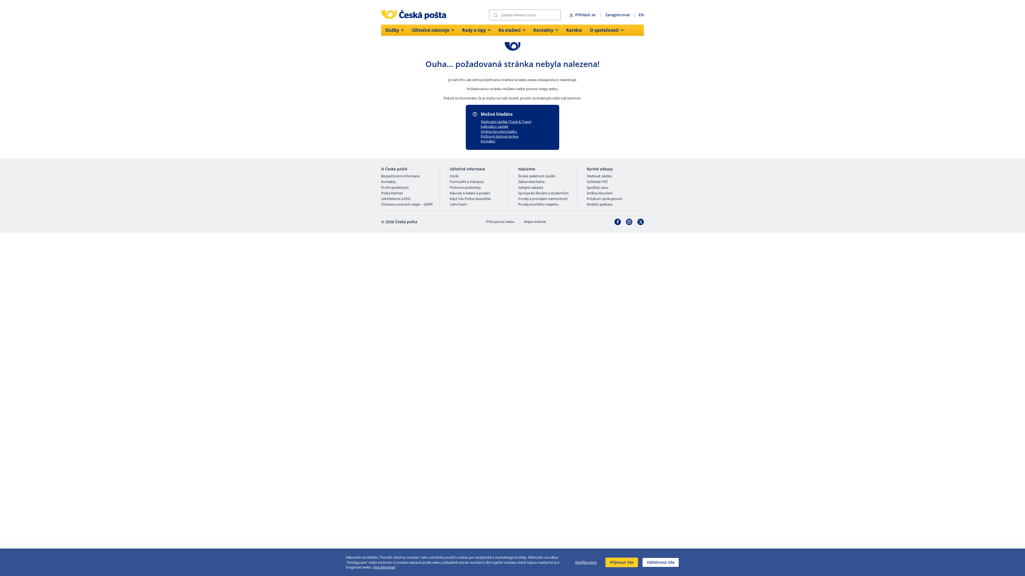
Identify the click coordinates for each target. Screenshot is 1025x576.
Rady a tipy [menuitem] (474, 30)
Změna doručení (600, 193)
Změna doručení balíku (499, 131)
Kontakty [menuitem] (543, 30)
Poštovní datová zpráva (499, 136)
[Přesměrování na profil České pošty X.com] (640, 222)
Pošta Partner (392, 193)
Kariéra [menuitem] (574, 30)
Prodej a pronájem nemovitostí (542, 199)
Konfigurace (586, 562)
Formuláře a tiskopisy (467, 182)
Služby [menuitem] (392, 30)
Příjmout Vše (621, 562)
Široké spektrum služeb (536, 176)
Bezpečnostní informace (400, 176)
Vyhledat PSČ (597, 182)
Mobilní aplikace (599, 204)
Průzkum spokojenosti (604, 199)
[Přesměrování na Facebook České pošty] (617, 222)
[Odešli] (495, 15)
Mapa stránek (535, 222)
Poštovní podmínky (465, 188)
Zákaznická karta (531, 182)
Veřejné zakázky (530, 188)
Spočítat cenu (597, 188)
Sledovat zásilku (599, 176)
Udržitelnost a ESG (395, 199)
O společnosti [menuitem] (604, 30)
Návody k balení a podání (470, 193)
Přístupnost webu (500, 222)
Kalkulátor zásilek (494, 126)
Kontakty (488, 141)
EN (641, 14)
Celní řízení (458, 204)
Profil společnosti (395, 188)
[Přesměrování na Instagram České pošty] (629, 222)
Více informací (384, 567)
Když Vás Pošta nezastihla (470, 199)
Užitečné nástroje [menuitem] (430, 30)
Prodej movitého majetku (538, 204)
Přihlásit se (586, 14)
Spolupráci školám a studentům (543, 193)
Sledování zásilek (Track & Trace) (506, 121)
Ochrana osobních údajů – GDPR (407, 204)
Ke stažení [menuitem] (510, 30)
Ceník (454, 176)
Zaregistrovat (617, 14)
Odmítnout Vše (661, 562)
